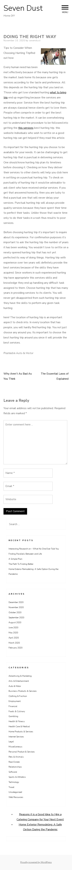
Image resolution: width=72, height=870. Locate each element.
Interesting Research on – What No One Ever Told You (34, 548)
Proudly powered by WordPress (36, 862)
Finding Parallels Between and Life (25, 553)
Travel (11, 787)
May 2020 (13, 632)
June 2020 (13, 627)
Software (13, 772)
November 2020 (16, 607)
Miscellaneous (15, 746)
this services (25, 128)
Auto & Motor (24, 353)
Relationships (15, 766)
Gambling (13, 716)
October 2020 (15, 612)
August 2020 (15, 622)
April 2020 (14, 637)
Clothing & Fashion (18, 696)
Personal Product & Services (22, 751)
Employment (15, 701)
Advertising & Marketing (20, 676)
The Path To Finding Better (21, 564)
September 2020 (16, 617)
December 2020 (16, 602)
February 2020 (15, 647)
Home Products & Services (21, 731)
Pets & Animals (16, 756)
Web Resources (16, 797)
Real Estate (14, 762)
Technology (14, 782)
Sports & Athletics (17, 777)
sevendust (35, 40)
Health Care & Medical (19, 726)
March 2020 (14, 642)
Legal (11, 741)
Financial (13, 706)
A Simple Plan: (16, 559)
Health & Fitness (17, 721)
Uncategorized (15, 792)
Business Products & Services (23, 691)
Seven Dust (23, 8)
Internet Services (16, 736)
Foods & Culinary (17, 711)
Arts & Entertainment (19, 681)
